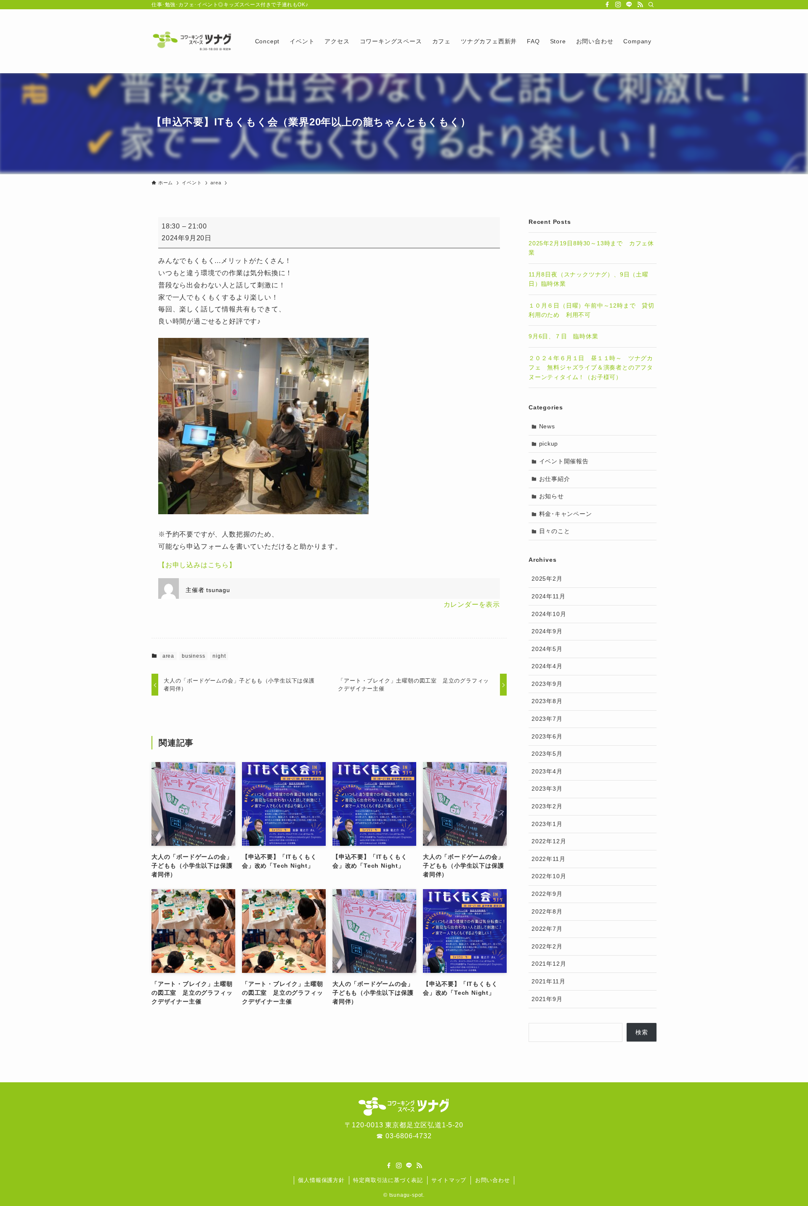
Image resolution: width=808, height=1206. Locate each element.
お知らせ (551, 496)
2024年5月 (547, 649)
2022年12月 (549, 841)
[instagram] (618, 4)
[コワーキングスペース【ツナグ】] (192, 41)
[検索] (651, 4)
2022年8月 (547, 911)
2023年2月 (547, 806)
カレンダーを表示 (472, 604)
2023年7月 (547, 718)
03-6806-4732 (408, 1136)
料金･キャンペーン (565, 513)
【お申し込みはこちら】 (197, 564)
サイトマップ (448, 1180)
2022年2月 (547, 946)
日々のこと (554, 531)
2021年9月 (547, 999)
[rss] (640, 4)
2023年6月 (547, 736)
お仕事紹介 (554, 478)
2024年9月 (547, 631)
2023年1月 (547, 824)
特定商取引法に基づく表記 (388, 1180)
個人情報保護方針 (321, 1180)
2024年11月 (548, 596)
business (193, 656)
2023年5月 (547, 753)
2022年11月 (548, 858)
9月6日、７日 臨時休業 (563, 336)
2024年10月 (549, 614)
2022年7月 (547, 928)
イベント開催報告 (564, 461)
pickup (548, 443)
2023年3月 (547, 788)
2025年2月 (547, 578)
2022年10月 (549, 876)
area (168, 656)
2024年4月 (547, 666)
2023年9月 (547, 683)
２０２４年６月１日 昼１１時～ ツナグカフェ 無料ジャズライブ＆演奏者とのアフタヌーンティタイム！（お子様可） (591, 367)
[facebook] (607, 4)
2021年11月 (548, 981)
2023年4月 (547, 771)
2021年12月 (549, 963)
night (219, 656)
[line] (629, 4)
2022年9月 (547, 893)
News (547, 426)
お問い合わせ (492, 1180)
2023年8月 (547, 701)
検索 (641, 1032)
